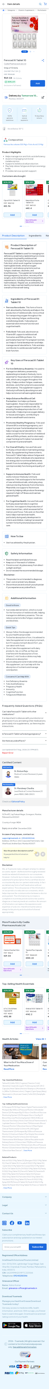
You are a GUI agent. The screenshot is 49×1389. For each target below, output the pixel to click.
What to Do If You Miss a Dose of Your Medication (19, 1064)
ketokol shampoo (28, 1089)
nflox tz (8, 1091)
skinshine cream (9, 1086)
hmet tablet (15, 1089)
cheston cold (33, 1083)
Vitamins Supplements (26, 10)
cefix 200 (32, 1094)
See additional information (24, 1347)
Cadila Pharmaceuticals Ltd (15, 64)
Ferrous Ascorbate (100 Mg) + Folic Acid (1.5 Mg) (23, 144)
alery (44, 1091)
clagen (27, 1091)
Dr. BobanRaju (21, 771)
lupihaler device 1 (9, 1123)
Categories (11, 10)
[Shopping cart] (45, 4)
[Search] (40, 4)
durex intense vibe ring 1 (20, 1148)
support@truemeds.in (11, 838)
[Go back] (3, 4)
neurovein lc (7, 1094)
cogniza (23, 1083)
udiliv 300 (14, 1083)
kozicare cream (20, 1094)
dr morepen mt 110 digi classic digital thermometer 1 (23, 1107)
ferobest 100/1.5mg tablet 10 (14, 1179)
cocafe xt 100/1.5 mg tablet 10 (31, 1163)
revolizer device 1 (25, 1126)
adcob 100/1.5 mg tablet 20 (13, 1160)
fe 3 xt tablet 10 (11, 1169)
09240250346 (28, 838)
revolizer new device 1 (13, 1150)
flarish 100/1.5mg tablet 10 (20, 1185)
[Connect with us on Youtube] (19, 1223)
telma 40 (6, 1083)
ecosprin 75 (21, 1086)
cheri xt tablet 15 (11, 1163)
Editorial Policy (18, 801)
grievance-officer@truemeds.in (23, 1288)
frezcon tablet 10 (39, 1185)
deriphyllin (41, 1094)
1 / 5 (24, 51)
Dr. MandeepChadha (24, 788)
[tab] (24, 1197)
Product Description (13, 235)
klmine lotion (17, 1091)
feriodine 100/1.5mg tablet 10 (31, 1177)
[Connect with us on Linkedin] (27, 1223)
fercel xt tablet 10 (28, 1171)
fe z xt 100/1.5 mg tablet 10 (29, 1169)
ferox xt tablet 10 (20, 1182)
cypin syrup (36, 1091)
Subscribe (37, 1246)
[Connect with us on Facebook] (12, 1223)
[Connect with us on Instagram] (4, 1223)
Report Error (7, 753)
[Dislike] (42, 854)
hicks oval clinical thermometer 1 (32, 1121)
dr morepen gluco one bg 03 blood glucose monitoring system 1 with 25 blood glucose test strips (22, 1118)
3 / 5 (33, 51)
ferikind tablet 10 (26, 1174)
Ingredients (35, 235)
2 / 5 (30, 51)
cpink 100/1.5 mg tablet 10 (12, 1166)
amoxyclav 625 (33, 1086)
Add (38, 83)
